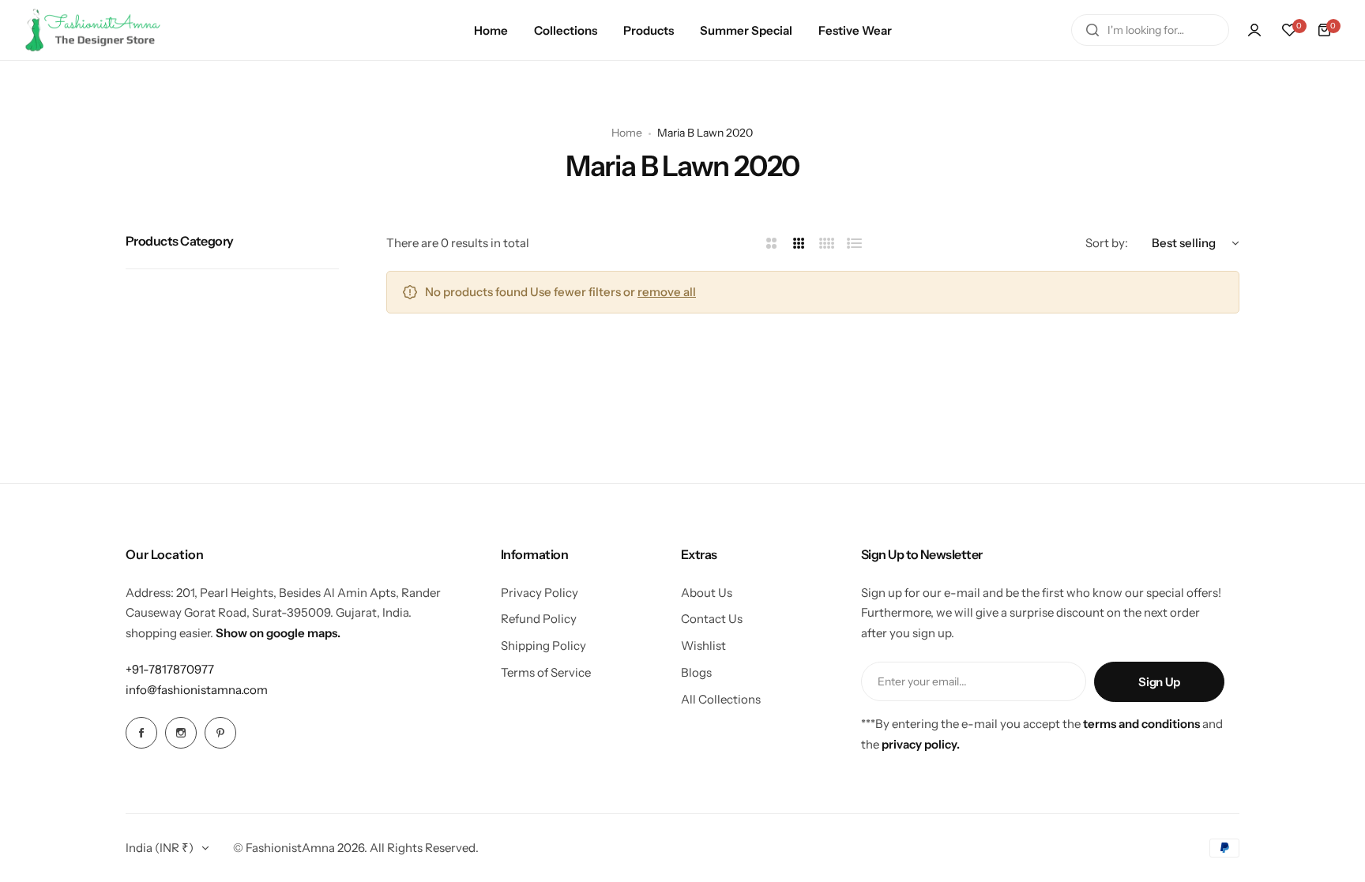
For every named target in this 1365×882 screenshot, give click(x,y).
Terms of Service (546, 672)
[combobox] (1150, 30)
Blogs (696, 672)
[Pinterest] (220, 733)
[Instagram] (181, 733)
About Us (706, 592)
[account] (1254, 30)
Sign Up (1158, 681)
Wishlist (703, 645)
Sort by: (1106, 242)
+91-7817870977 (170, 669)
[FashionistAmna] (93, 30)
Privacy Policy (539, 592)
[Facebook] (141, 733)
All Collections (721, 699)
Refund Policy (539, 618)
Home (626, 133)
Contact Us (712, 618)
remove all (666, 291)
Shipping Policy (543, 645)
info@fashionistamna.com (197, 689)
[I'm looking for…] (1092, 30)
